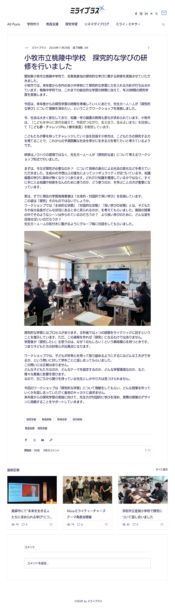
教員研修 (46, 419)
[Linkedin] (146, 13)
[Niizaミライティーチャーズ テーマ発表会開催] (87, 490)
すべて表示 (162, 469)
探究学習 (71, 24)
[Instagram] (141, 13)
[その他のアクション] (149, 48)
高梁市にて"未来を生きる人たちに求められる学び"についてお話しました (30, 514)
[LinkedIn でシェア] (42, 439)
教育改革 (62, 419)
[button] (163, 24)
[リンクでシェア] (51, 439)
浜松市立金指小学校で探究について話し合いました (142, 514)
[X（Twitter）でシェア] (34, 439)
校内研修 (77, 419)
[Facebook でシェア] (26, 439)
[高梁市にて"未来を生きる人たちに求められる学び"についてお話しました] (32, 490)
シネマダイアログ (96, 24)
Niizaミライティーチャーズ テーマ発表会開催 (87, 514)
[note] (151, 13)
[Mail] (164, 12)
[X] (156, 13)
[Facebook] (136, 13)
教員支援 (52, 24)
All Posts (13, 24)
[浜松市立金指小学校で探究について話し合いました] (143, 490)
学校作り (33, 24)
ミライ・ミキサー (128, 24)
